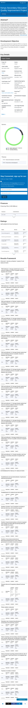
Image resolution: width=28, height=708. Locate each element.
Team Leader (5, 66)
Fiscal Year (17, 91)
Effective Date (17, 75)
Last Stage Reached (19, 105)
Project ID (4, 62)
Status (16, 62)
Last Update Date (18, 110)
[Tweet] (8, 703)
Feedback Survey (22, 699)
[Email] (3, 703)
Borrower (17, 66)
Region (3, 91)
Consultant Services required (6, 106)
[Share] (14, 703)
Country (3, 71)
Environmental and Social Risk (7, 100)
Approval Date (5, 75)
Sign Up (4, 196)
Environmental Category (20, 95)
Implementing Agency (19, 81)
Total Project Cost (6, 81)
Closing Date (17, 100)
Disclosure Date (18, 71)
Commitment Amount (7, 95)
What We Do (3, 2)
